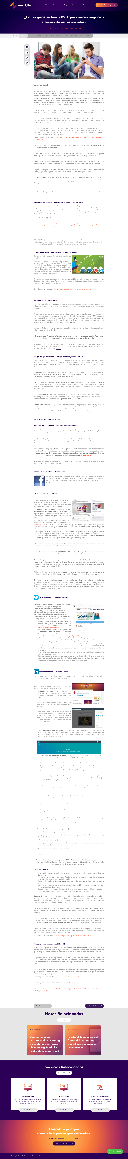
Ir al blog (62, 1020)
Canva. (58, 348)
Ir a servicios (62, 1073)
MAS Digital (87, 455)
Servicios (45, 5)
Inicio (14, 35)
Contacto (86, 5)
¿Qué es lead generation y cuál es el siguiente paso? (72, 936)
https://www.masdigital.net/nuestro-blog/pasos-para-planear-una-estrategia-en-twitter (69, 990)
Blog (65, 5)
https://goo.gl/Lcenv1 (75, 636)
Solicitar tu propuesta (62, 1143)
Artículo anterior (44, 1006)
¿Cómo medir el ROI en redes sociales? (68, 977)
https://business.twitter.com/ (48, 628)
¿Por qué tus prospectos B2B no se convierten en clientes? (72, 289)
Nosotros (74, 5)
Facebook (39, 524)
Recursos (56, 5)
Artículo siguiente (92, 1006)
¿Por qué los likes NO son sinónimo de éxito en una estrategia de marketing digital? (69, 138)
